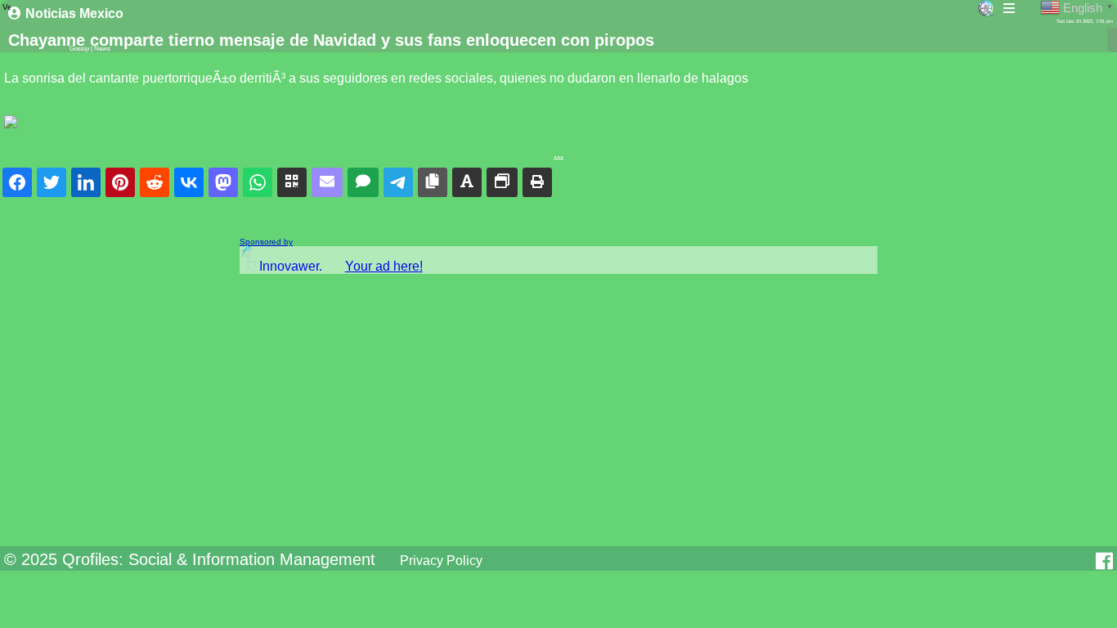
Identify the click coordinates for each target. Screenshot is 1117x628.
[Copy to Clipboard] (432, 182)
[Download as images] (502, 182)
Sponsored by (266, 241)
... (558, 153)
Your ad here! (384, 266)
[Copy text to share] (467, 182)
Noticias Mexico (74, 13)
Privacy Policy (441, 560)
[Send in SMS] (363, 182)
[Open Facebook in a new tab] (1104, 561)
